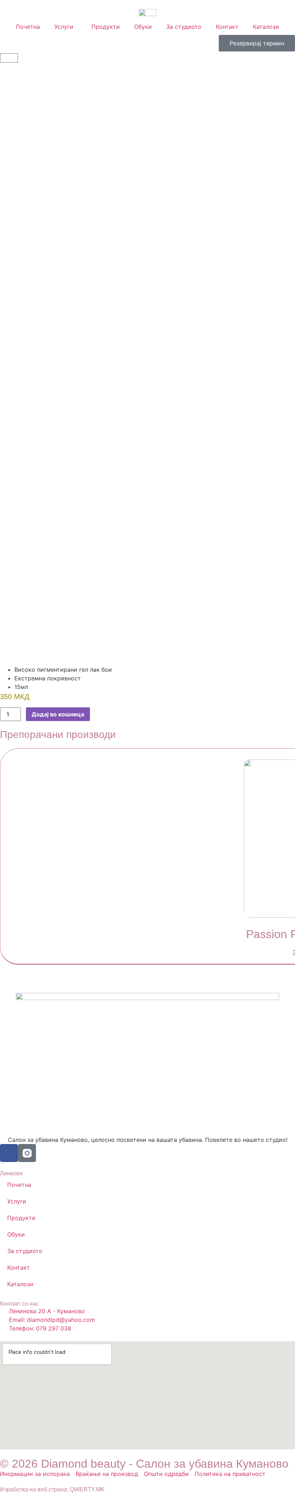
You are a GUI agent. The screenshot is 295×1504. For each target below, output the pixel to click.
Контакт (227, 26)
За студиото (183, 26)
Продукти (105, 26)
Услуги (63, 26)
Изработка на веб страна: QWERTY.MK (52, 1489)
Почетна (28, 26)
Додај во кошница (58, 714)
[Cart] (9, 58)
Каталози (266, 26)
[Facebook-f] (9, 1153)
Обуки (143, 26)
